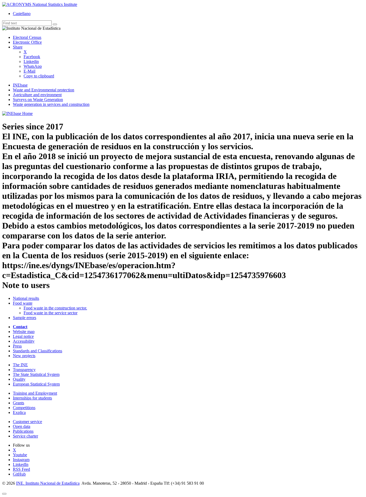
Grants (18, 403)
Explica (19, 412)
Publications (23, 431)
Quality (19, 379)
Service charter (25, 436)
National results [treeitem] (26, 298)
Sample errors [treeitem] (24, 317)
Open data (21, 426)
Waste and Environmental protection (43, 90)
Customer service (27, 421)
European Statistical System (36, 384)
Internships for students (32, 398)
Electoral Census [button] (27, 37)
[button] (18, 47)
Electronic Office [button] (27, 42)
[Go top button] (4, 494)
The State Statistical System (36, 374)
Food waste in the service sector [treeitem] (50, 313)
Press (17, 346)
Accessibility (24, 341)
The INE (20, 365)
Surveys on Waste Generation (38, 99)
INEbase (20, 85)
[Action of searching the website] (55, 24)
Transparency (24, 369)
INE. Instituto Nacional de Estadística (48, 483)
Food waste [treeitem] (22, 303)
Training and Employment (35, 393)
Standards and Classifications (37, 351)
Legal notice (23, 336)
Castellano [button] (22, 13)
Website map (24, 331)
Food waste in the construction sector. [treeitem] (55, 308)
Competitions (24, 407)
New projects (24, 355)
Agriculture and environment (37, 94)
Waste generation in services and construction (51, 104)
